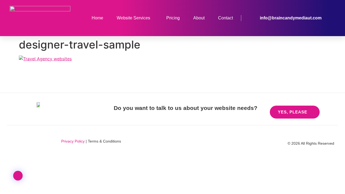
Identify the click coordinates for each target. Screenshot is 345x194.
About (199, 18)
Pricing (173, 18)
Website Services (133, 18)
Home (97, 18)
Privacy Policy (73, 141)
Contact (225, 18)
